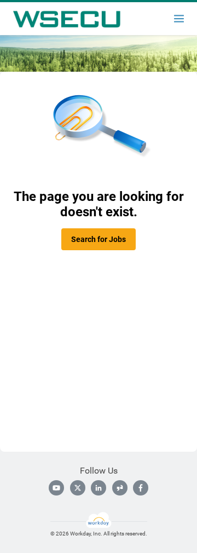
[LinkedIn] (98, 488)
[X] (77, 488)
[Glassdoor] (120, 488)
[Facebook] (140, 488)
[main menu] (179, 18)
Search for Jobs (98, 239)
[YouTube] (56, 488)
